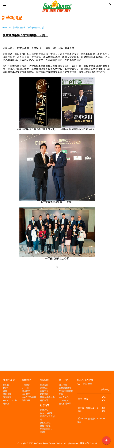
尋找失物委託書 (47, 397)
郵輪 (5, 391)
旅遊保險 (44, 385)
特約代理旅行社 (29, 397)
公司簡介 (26, 385)
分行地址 (26, 388)
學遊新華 (7, 397)
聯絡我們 (26, 391)
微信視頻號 (45, 426)
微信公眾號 (45, 423)
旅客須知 (44, 391)
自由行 (6, 388)
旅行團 (6, 385)
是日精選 (44, 400)
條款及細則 (64, 397)
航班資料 (44, 394)
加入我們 (26, 394)
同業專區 (26, 400)
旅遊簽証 (44, 388)
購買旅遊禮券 (65, 388)
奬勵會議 (7, 394)
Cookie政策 (64, 400)
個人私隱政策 (65, 403)
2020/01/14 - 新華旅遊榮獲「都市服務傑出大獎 (23, 27)
